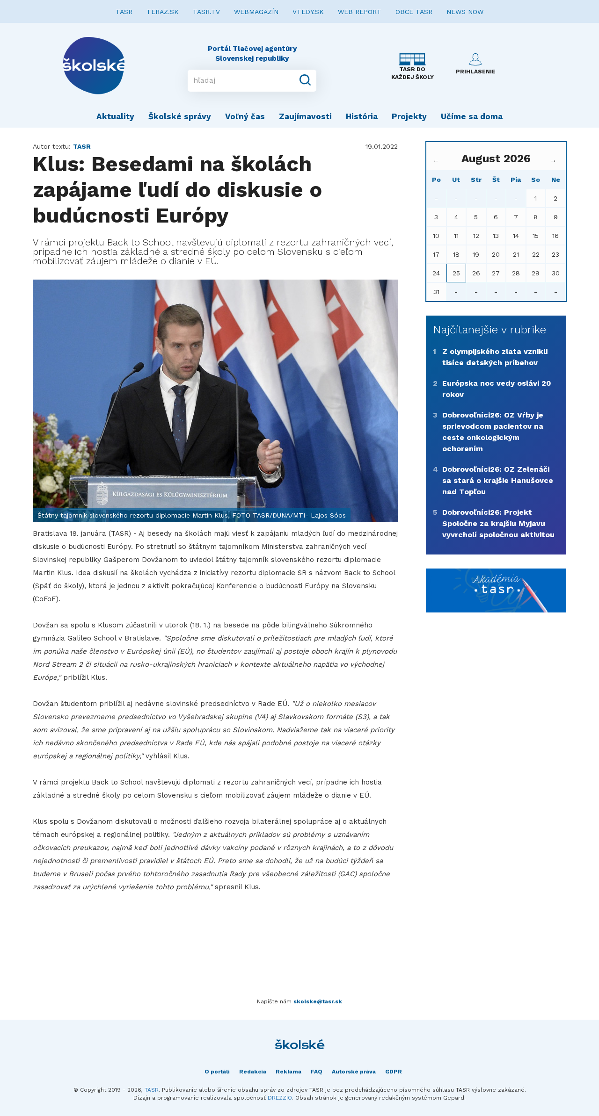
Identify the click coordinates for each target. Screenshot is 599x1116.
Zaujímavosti (305, 116)
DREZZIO (280, 1097)
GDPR (393, 1071)
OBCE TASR (413, 11)
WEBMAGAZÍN (256, 11)
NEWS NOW (464, 11)
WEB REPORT (359, 11)
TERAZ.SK (162, 11)
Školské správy (179, 116)
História (362, 116)
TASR (124, 11)
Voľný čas (245, 116)
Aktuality (115, 116)
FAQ (316, 1071)
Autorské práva (354, 1071)
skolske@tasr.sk (317, 1001)
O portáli (217, 1071)
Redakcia (252, 1071)
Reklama (288, 1071)
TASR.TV (206, 11)
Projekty (409, 116)
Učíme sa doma (472, 116)
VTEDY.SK (308, 11)
